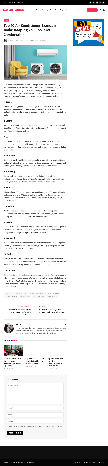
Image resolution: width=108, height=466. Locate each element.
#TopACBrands (52, 296)
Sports (77, 10)
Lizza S (12, 40)
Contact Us (12, 2)
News (38, 10)
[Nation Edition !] (14, 10)
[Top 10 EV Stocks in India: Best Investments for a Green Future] (57, 350)
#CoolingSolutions (36, 293)
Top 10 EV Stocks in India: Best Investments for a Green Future (55, 362)
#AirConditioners (21, 293)
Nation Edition (30, 462)
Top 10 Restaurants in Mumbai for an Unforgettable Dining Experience (12, 362)
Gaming (45, 10)
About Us (20, 2)
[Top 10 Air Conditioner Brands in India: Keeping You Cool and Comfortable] (35, 62)
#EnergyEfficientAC (52, 293)
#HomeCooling (25, 296)
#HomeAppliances (11, 296)
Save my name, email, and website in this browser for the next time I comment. (35, 426)
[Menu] (4, 2)
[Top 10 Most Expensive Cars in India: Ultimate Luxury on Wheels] (35, 350)
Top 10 (6, 20)
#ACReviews (9, 293)
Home (32, 10)
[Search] (104, 10)
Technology (59, 10)
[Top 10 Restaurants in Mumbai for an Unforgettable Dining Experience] (13, 350)
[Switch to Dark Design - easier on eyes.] (100, 10)
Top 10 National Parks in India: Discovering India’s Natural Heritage (20, 312)
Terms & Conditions (98, 462)
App (51, 10)
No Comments (32, 40)
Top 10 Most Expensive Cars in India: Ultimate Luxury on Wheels (35, 361)
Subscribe (92, 10)
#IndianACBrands (38, 296)
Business (69, 10)
